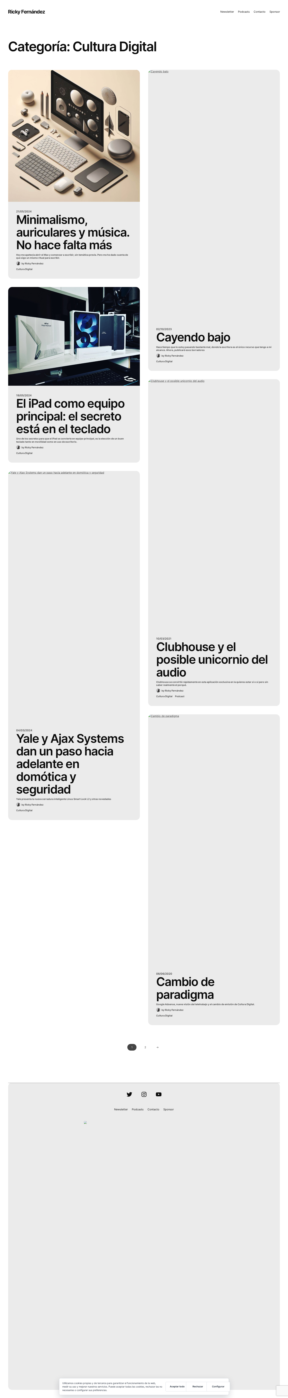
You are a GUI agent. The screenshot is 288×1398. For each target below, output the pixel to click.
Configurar (218, 1386)
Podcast (179, 696)
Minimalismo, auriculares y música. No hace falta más (72, 232)
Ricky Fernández (26, 12)
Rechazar (197, 1386)
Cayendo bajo (193, 337)
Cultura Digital (24, 269)
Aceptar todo (177, 1386)
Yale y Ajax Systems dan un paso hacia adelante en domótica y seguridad (70, 764)
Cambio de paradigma (185, 988)
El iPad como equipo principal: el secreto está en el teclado (70, 416)
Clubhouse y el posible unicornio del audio (212, 659)
